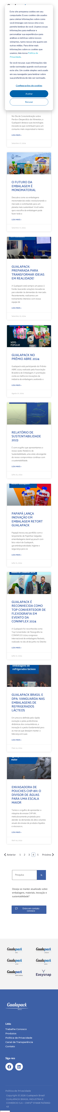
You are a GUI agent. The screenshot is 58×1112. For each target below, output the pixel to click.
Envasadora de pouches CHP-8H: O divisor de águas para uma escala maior (26, 795)
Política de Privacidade (18, 1090)
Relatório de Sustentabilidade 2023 (26, 436)
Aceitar (29, 93)
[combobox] (24, 875)
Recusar (29, 102)
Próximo (46, 854)
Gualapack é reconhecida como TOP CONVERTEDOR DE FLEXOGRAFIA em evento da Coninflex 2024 (29, 611)
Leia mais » (16, 135)
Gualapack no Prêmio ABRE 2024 (25, 357)
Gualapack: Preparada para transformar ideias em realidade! (28, 272)
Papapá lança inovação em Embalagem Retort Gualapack (27, 519)
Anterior (11, 854)
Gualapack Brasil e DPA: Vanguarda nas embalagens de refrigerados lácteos (28, 702)
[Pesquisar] (41, 875)
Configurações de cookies (29, 85)
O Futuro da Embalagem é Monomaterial (24, 186)
